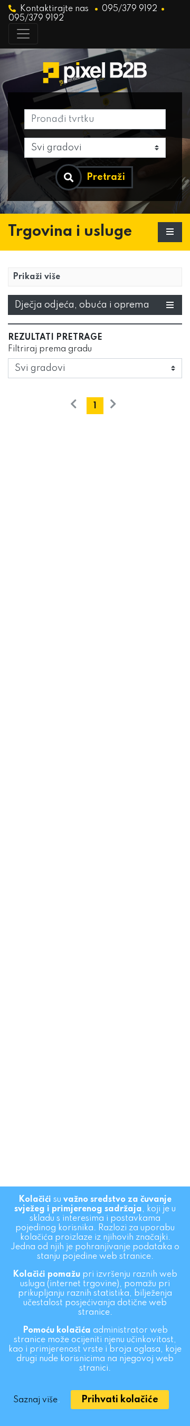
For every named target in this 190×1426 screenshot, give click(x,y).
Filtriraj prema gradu (50, 349)
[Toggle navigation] (23, 33)
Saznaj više (35, 1400)
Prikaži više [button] (36, 277)
